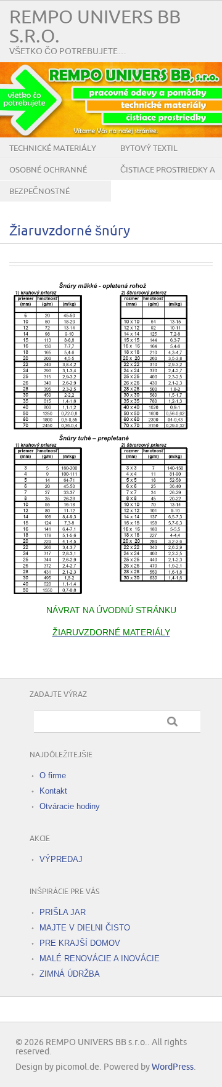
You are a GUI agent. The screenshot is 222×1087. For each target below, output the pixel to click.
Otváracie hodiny (69, 806)
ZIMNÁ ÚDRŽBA (69, 974)
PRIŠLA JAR (62, 912)
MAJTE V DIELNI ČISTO (84, 927)
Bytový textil (149, 148)
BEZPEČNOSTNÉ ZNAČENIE (39, 200)
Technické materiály (52, 148)
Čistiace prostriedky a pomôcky (167, 179)
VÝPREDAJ (61, 859)
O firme (52, 775)
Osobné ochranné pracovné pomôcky (50, 179)
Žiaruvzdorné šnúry (69, 231)
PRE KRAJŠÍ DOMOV (79, 943)
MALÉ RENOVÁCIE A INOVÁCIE (99, 958)
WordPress (173, 1067)
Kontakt (53, 791)
